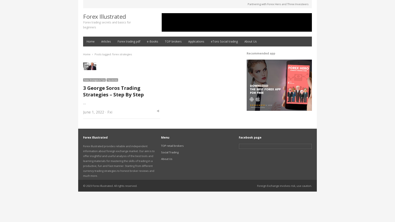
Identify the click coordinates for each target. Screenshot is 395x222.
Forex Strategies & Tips (94, 80)
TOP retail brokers (172, 146)
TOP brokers (173, 41)
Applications (196, 41)
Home (90, 41)
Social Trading (170, 152)
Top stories (112, 80)
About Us (250, 41)
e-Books (152, 41)
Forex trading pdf (128, 41)
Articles (106, 41)
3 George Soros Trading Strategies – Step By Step (113, 91)
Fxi (109, 112)
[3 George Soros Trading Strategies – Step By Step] (89, 65)
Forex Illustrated (104, 16)
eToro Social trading (224, 41)
